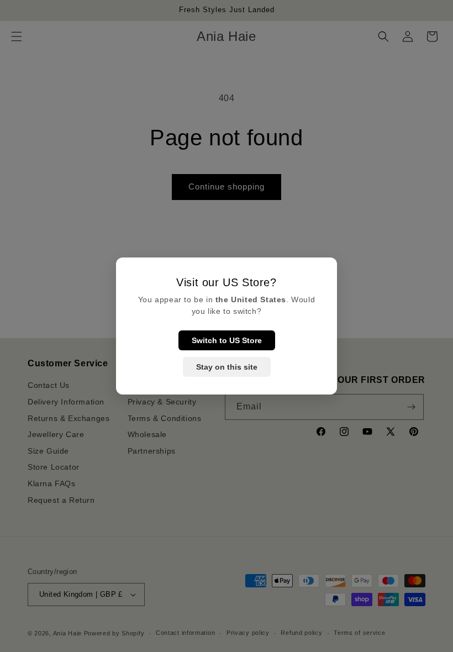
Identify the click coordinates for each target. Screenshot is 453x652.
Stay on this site (226, 366)
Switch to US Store (227, 340)
